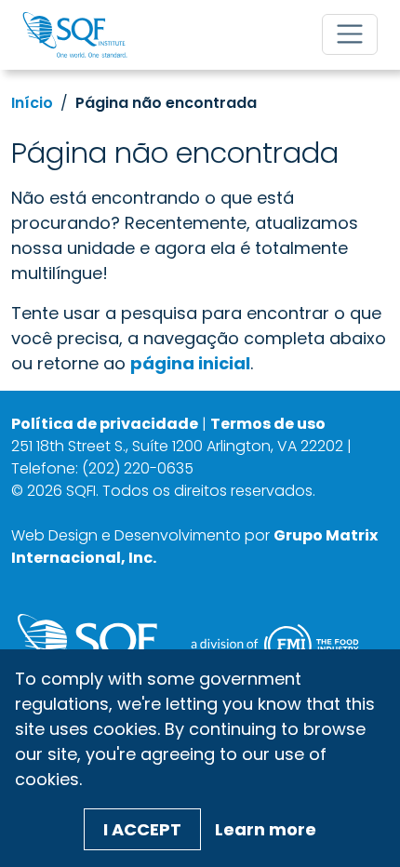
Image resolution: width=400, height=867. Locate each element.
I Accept (142, 829)
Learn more (265, 829)
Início (32, 102)
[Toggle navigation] (350, 34)
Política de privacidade (104, 423)
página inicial (190, 363)
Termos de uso (268, 423)
